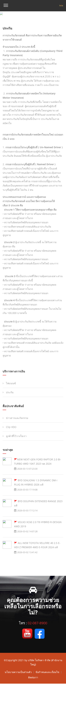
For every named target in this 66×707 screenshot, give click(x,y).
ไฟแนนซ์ (10, 383)
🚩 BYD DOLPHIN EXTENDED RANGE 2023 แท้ (38, 503)
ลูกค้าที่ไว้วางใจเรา (16, 436)
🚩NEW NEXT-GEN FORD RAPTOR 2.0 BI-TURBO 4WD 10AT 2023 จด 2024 (37, 461)
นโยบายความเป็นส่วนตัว (18, 672)
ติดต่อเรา (33, 677)
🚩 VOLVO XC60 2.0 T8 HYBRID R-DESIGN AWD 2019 (38, 524)
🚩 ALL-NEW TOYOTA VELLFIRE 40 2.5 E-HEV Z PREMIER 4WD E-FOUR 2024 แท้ (37, 545)
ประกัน (9, 392)
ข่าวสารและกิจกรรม (16, 418)
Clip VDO (10, 427)
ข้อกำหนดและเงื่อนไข (48, 672)
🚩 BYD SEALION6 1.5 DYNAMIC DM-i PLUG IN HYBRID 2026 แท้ (35, 482)
